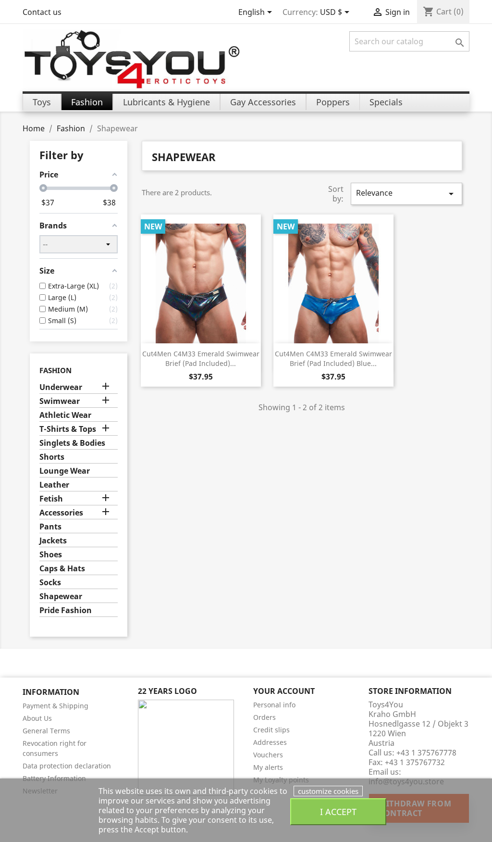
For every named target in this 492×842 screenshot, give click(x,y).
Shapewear (60, 596)
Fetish (51, 499)
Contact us (42, 12)
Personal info (274, 704)
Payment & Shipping (55, 705)
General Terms (46, 730)
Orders (264, 717)
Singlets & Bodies (72, 443)
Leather (54, 485)
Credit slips (271, 729)
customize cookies (328, 791)
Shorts (51, 457)
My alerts (268, 767)
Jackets (53, 541)
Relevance (406, 194)
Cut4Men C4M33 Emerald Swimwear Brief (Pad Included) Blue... (333, 358)
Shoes (50, 555)
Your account (284, 691)
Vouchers (268, 754)
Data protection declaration (67, 765)
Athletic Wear (65, 415)
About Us (37, 718)
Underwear (60, 387)
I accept (338, 811)
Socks (50, 583)
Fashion (55, 370)
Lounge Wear (64, 471)
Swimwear (59, 401)
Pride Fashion (65, 610)
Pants (50, 527)
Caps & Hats (62, 569)
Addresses (270, 742)
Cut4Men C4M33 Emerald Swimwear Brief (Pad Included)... (200, 358)
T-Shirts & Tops (67, 429)
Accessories (61, 513)
